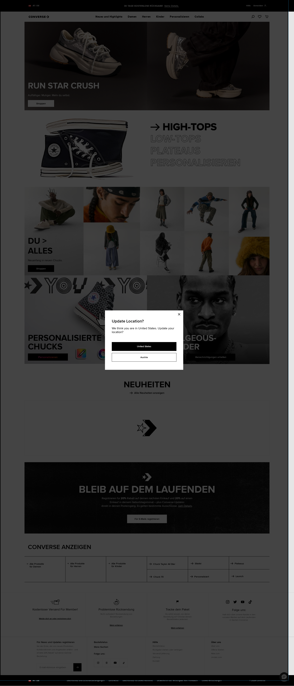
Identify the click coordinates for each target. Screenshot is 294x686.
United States (144, 346)
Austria (144, 357)
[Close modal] (180, 313)
